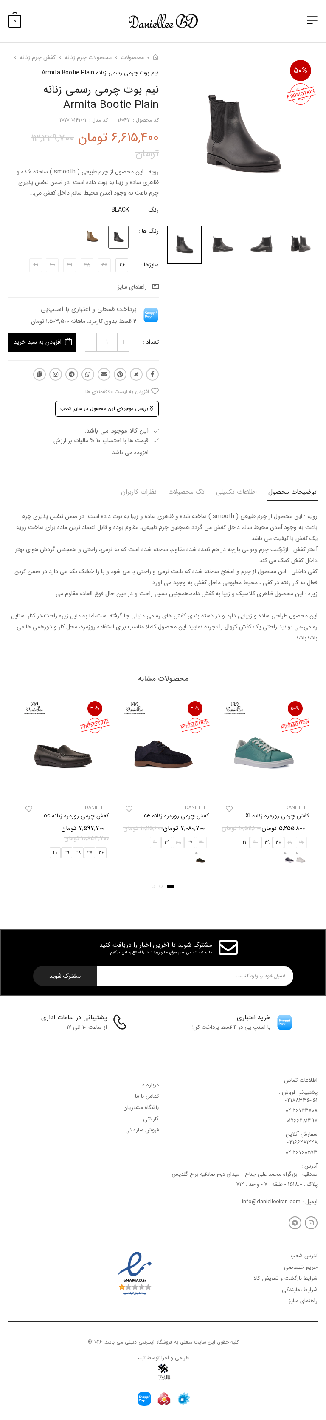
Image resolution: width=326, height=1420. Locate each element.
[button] (171, 887)
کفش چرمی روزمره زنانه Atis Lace (167, 816)
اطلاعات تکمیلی (236, 492)
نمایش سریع (263, 787)
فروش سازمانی (142, 1130)
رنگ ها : (148, 231)
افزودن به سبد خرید (38, 342)
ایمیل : (309, 1201)
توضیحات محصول (292, 492)
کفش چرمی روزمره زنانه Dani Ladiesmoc (58, 816)
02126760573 (302, 1152)
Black (120, 210)
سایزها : (150, 264)
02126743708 (302, 1110)
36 (122, 265)
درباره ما (150, 1084)
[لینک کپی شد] (39, 374)
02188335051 (301, 1100)
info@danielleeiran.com (271, 1201)
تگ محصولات (186, 492)
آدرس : (309, 1165)
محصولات (132, 57)
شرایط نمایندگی (300, 1289)
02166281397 (302, 1120)
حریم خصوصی (301, 1266)
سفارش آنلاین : (300, 1133)
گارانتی (151, 1118)
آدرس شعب (304, 1255)
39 (267, 843)
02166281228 (302, 1142)
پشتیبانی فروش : (298, 1091)
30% (195, 708)
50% (300, 70)
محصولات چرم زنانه (88, 57)
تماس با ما (147, 1096)
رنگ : (152, 210)
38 (278, 843)
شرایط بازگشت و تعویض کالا (285, 1278)
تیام (142, 1357)
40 (55, 853)
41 (244, 843)
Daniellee (297, 808)
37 (190, 843)
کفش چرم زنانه (38, 57)
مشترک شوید (65, 976)
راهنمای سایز (134, 286)
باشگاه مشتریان (141, 1107)
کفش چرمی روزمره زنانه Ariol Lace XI (263, 816)
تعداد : (151, 342)
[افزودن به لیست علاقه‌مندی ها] (229, 809)
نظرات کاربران (139, 492)
